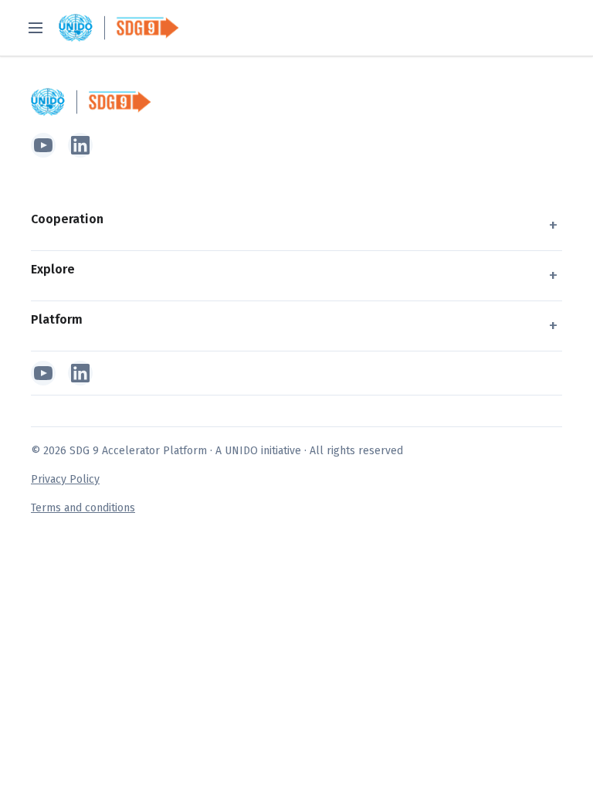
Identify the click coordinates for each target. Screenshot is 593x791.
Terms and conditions (83, 507)
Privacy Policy (65, 479)
